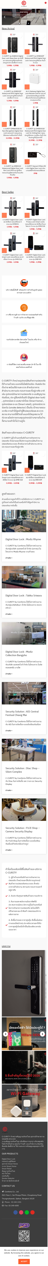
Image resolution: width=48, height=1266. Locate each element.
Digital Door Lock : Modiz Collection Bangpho (19, 662)
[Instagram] (20, 1224)
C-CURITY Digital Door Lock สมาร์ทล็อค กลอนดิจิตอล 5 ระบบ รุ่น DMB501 (12, 219)
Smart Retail (6, 1181)
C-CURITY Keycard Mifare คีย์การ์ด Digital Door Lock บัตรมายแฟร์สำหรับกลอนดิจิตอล (34, 168)
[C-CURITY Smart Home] (12, 152)
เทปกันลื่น (5, 1188)
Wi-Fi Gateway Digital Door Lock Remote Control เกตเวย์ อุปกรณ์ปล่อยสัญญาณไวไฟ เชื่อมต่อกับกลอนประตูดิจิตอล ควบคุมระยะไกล (34, 96)
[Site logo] (23, 4)
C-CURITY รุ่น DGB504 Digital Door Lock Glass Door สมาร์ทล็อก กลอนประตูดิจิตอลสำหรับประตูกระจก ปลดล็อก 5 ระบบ (12, 59)
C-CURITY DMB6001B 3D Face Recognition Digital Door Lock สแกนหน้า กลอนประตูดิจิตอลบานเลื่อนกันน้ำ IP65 (12, 132)
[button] (4, 17)
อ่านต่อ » (9, 565)
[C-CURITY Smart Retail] (34, 239)
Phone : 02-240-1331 (13, 1214)
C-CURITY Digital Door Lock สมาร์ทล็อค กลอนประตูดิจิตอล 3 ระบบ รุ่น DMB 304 (24, 476)
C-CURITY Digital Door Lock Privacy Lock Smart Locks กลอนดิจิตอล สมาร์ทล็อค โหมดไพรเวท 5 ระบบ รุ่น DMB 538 (34, 220)
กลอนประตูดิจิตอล (9, 1173)
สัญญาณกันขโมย (8, 1183)
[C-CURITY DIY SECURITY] (23, 461)
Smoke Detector (8, 1191)
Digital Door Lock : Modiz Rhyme (19, 542)
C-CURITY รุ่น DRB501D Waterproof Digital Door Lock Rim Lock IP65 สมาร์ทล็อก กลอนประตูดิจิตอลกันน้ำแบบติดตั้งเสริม (12, 169)
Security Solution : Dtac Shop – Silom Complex (23, 780)
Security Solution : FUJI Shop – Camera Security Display (23, 839)
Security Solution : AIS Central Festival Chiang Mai (22, 721)
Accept (23, 1261)
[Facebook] (15, 1224)
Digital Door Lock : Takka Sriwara (19, 603)
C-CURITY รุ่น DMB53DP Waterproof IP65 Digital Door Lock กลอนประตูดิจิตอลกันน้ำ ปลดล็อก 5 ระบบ (12, 95)
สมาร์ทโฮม (6, 1186)
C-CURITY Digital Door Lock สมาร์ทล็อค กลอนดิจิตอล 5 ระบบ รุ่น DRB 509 (34, 253)
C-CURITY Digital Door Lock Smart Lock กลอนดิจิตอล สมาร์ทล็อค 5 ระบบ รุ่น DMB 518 (12, 253)
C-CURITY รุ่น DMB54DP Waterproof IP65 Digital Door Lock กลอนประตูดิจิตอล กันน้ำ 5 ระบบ (34, 58)
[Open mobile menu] (3, 3)
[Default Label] (26, 1224)
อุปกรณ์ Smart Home (10, 1176)
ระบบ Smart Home (9, 1178)
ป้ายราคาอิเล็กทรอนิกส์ (10, 1193)
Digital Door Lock (8, 1171)
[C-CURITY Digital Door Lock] (34, 42)
